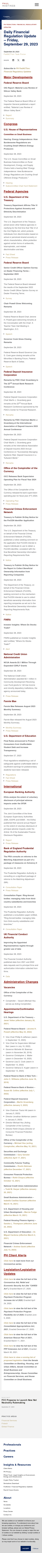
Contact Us (7, 1515)
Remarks (9, 414)
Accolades (7, 1505)
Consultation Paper (14, 887)
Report (9, 115)
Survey (9, 298)
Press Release (12, 257)
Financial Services (9, 1420)
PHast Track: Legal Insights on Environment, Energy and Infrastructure (19, 1476)
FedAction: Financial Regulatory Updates (18, 1487)
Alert (8, 649)
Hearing (9, 182)
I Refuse (35, 1548)
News (5, 1501)
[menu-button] (36, 4)
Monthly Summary (13, 727)
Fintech (5, 1423)
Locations (7, 1508)
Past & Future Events (11, 1490)
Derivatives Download (11, 1483)
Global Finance (8, 1426)
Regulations (11, 774)
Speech (9, 333)
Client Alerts (8, 1468)
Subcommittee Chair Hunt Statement (21, 185)
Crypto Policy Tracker (11, 1480)
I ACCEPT (25, 1548)
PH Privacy (7, 1472)
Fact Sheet (10, 254)
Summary (10, 118)
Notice (8, 560)
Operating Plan (12, 500)
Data (8, 976)
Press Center (8, 1511)
